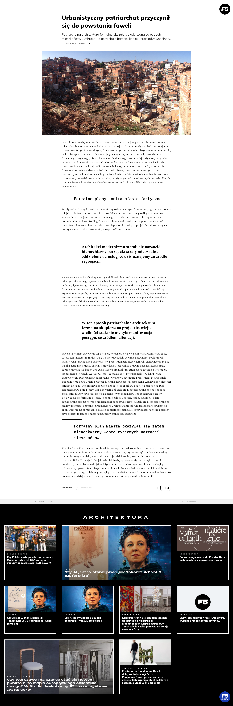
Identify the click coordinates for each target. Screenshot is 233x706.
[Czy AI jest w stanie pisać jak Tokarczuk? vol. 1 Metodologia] (87, 599)
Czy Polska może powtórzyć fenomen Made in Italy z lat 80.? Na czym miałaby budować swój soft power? (30, 560)
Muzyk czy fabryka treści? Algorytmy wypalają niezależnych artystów (202, 619)
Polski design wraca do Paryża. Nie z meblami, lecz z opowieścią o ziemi (202, 559)
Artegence (193, 501)
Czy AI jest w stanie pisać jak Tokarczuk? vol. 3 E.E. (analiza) (113, 574)
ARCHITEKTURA (67, 488)
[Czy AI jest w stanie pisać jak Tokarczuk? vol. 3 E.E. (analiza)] (116, 553)
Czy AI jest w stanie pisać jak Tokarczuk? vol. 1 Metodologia (83, 619)
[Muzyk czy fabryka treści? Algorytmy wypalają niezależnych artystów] (202, 599)
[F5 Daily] (224, 696)
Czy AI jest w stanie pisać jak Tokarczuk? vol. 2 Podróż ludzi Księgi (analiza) (29, 620)
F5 (52, 501)
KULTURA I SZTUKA (19, 676)
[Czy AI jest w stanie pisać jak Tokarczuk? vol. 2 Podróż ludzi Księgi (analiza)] (30, 599)
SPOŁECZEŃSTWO (17, 554)
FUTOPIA (70, 569)
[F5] (224, 9)
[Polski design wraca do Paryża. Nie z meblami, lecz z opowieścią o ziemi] (202, 538)
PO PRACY (186, 615)
